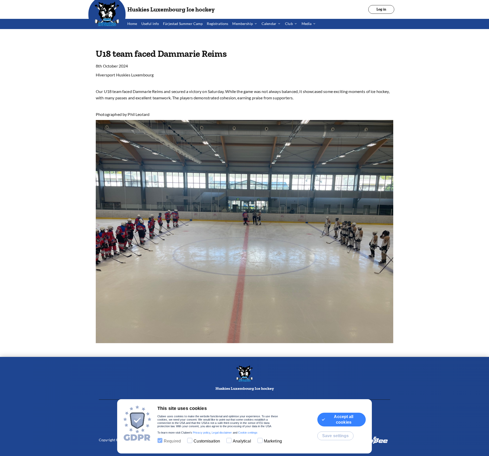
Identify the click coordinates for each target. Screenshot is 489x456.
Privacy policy (201, 432)
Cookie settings (247, 432)
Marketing (273, 441)
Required (172, 441)
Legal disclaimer (222, 432)
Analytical (242, 441)
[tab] (134, 24)
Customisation (207, 441)
